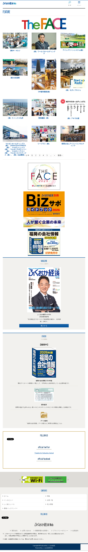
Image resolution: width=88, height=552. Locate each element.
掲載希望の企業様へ (42, 530)
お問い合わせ (26, 530)
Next (68, 479)
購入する (44, 326)
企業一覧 (50, 500)
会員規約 (75, 530)
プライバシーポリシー (60, 530)
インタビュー (8, 500)
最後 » (60, 155)
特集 (48, 496)
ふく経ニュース (9, 504)
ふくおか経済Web (9, 3)
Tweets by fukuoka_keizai (44, 453)
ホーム (6, 496)
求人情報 (50, 504)
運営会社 (15, 530)
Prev (19, 479)
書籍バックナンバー (10, 508)
